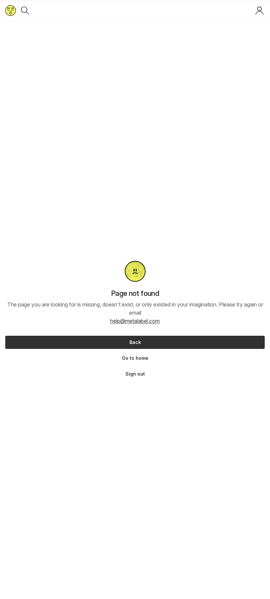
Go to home (135, 358)
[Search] (25, 10)
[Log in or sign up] (259, 10)
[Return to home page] (10, 10)
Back (135, 342)
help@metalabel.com (135, 321)
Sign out (135, 374)
